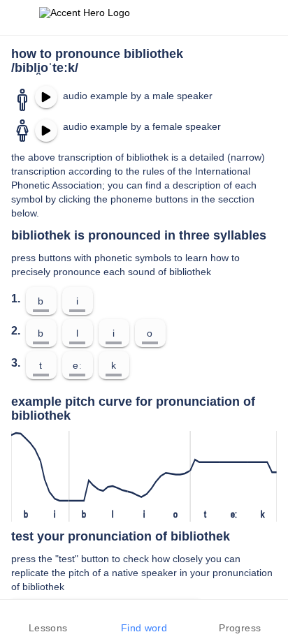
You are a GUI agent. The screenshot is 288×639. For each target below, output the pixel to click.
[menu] (19, 17)
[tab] (48, 619)
